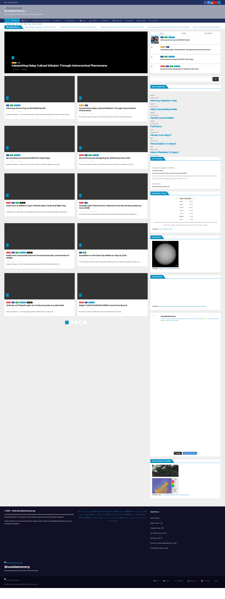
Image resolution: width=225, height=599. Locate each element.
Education (14, 62)
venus (109, 520)
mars (99, 514)
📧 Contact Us (166, 581)
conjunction (109, 511)
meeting (103, 514)
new (135, 514)
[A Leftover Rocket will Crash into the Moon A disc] (163, 436)
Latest (161, 33)
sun (127, 518)
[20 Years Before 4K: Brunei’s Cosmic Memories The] (185, 434)
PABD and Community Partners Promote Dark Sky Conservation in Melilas (37, 256)
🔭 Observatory (69, 20)
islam (84, 514)
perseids (92, 518)
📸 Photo (104, 20)
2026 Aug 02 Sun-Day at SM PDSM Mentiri (25, 108)
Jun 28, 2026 (11, 161)
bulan (99, 511)
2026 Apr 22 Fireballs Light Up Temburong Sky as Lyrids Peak (35, 305)
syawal (136, 518)
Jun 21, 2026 (84, 161)
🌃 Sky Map (129, 20)
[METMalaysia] (165, 485)
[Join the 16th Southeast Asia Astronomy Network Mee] (208, 400)
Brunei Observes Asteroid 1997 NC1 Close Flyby (28, 158)
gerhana (140, 511)
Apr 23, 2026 (11, 308)
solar (116, 518)
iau (81, 514)
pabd (13, 24)
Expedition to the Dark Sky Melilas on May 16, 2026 (102, 255)
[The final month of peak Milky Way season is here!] (163, 373)
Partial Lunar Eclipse (162, 117)
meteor (108, 514)
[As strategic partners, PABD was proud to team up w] (185, 338)
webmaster (24, 69)
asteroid (83, 511)
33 (80, 322)
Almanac (160, 268)
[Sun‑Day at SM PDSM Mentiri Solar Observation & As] (163, 407)
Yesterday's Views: (155, 528)
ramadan (101, 518)
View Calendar (154, 155)
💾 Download (117, 20)
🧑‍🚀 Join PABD (141, 20)
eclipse (25, 24)
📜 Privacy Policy (205, 581)
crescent (116, 511)
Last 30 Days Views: (156, 533)
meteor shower (115, 514)
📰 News (25, 20)
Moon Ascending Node (163, 109)
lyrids (96, 514)
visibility (114, 520)
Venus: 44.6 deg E (160, 135)
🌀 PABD (56, 20)
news (21, 24)
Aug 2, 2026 (11, 111)
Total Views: (154, 538)
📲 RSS (216, 581)
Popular (183, 33)
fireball (136, 511)
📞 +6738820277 (179, 581)
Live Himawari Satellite (168, 495)
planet (96, 518)
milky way (122, 514)
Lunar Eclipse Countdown (199, 306)
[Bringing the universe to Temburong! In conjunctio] (185, 369)
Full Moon (156, 126)
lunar (29, 24)
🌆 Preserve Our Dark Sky (41, 20)
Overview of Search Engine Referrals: (161, 543)
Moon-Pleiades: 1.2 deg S (164, 152)
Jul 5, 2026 (16, 69)
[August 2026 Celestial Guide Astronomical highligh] (185, 399)
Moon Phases (162, 306)
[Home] (7, 21)
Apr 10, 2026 (84, 308)
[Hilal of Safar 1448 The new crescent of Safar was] (208, 437)
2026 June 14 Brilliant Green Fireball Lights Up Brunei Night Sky (36, 205)
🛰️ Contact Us (153, 20)
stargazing (122, 518)
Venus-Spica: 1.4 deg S (163, 143)
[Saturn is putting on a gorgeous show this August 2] (208, 372)
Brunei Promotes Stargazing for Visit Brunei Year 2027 (104, 158)
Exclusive (163, 66)
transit (140, 518)
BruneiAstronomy (14, 11)
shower (108, 518)
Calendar (169, 306)
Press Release (208, 33)
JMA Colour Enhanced (182, 495)
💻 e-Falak (93, 20)
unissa (144, 518)
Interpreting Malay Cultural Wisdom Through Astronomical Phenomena (59, 65)
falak (133, 511)
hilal (144, 511)
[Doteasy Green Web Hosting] (11, 580)
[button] (220, 20)
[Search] (216, 79)
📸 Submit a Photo (192, 581)
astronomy (88, 511)
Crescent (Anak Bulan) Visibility (182, 306)
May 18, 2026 (11, 261)
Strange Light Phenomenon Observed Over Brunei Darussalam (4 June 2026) (110, 206)
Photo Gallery (171, 37)
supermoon (131, 518)
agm (79, 511)
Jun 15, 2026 (11, 209)
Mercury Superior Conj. (163, 100)
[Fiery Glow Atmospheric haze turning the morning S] (208, 334)
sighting (112, 517)
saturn (105, 517)
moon (17, 24)
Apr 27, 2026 (84, 258)
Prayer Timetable (163, 229)
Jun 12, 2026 (84, 211)
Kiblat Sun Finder (175, 268)
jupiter (87, 514)
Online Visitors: (155, 518)
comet (103, 511)
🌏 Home (15, 20)
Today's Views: (154, 523)
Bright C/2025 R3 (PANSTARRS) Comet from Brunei (103, 305)
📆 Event (83, 20)
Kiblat (170, 229)
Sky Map (166, 268)
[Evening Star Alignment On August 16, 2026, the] (163, 339)
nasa (132, 514)
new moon (39, 24)
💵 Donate (156, 581)
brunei (34, 24)
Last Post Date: (154, 548)
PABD (166, 37)
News (19, 62)
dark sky (122, 511)
